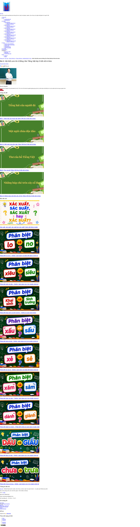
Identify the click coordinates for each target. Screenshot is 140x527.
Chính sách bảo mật (4, 506)
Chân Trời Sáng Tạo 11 (11, 37)
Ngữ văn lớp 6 (7, 22)
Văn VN (1, 13)
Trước (1, 89)
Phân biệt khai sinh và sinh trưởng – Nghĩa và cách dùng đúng (18, 312)
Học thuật (4, 48)
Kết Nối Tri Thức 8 (10, 30)
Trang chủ (4, 17)
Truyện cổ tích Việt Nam (9, 43)
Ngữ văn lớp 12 (7, 39)
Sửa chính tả (4, 49)
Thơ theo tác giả (7, 19)
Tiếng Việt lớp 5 (12, 58)
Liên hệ (1, 504)
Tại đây (3, 492)
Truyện (3, 42)
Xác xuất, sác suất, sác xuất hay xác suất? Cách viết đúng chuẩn (19, 227)
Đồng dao (6, 52)
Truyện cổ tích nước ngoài (9, 44)
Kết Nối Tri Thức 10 (10, 35)
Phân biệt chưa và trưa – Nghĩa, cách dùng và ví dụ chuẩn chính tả (19, 484)
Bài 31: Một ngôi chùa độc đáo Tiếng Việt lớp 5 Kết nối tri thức (18, 144)
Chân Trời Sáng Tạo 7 (11, 26)
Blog (3, 54)
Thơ (3, 18)
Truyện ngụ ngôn (7, 47)
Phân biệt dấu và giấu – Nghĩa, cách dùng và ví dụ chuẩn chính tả (19, 455)
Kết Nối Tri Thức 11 (10, 38)
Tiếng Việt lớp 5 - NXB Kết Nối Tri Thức (23, 58)
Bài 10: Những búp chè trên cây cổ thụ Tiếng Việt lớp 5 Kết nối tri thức (20, 196)
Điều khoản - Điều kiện (4, 505)
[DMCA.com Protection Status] (3, 525)
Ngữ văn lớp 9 (7, 31)
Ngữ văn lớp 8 (7, 28)
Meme (5, 56)
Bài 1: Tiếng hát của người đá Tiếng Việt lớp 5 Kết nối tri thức (18, 118)
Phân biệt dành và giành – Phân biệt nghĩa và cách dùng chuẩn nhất (19, 427)
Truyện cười (6, 45)
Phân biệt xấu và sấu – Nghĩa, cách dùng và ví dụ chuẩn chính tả (19, 341)
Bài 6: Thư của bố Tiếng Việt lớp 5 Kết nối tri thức (14, 170)
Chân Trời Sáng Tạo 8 (11, 29)
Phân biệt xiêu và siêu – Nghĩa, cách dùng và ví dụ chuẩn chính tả (19, 284)
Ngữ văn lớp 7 (7, 25)
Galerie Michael (3, 508)
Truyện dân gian (7, 46)
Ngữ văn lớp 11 (7, 36)
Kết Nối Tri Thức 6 (10, 24)
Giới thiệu (2, 502)
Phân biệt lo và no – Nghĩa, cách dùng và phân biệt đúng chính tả (19, 255)
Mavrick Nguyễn (6, 503)
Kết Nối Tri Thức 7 (10, 27)
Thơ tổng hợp (7, 20)
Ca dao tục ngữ (7, 51)
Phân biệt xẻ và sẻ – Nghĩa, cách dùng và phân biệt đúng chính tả (19, 370)
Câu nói (5, 55)
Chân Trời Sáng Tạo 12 (11, 40)
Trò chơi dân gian (7, 53)
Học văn (3, 21)
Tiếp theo (2, 90)
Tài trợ (1, 507)
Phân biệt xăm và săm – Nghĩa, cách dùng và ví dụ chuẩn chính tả (19, 398)
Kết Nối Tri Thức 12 (10, 41)
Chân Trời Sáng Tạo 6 (11, 23)
